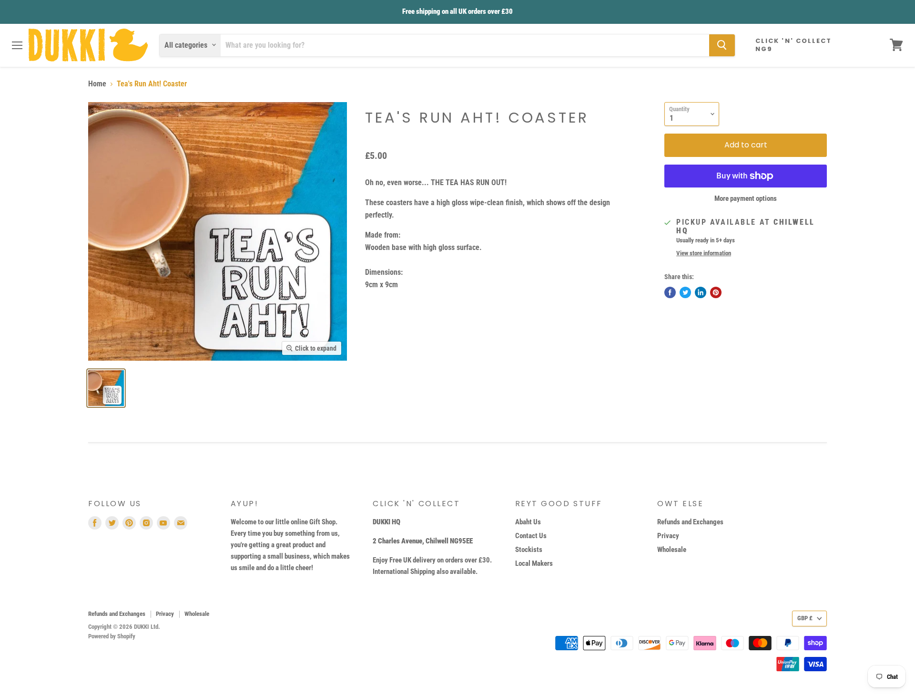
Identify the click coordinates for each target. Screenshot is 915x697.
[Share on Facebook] (670, 292)
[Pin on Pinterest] (716, 292)
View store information (703, 253)
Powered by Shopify (111, 636)
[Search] (722, 45)
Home (97, 84)
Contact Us (531, 535)
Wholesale (671, 549)
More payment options (745, 199)
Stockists (528, 549)
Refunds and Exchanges (690, 522)
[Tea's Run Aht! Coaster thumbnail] (106, 388)
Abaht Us (528, 522)
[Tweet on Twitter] (685, 292)
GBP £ (805, 618)
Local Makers (534, 563)
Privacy (668, 535)
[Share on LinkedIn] (700, 292)
